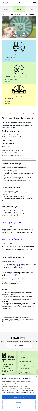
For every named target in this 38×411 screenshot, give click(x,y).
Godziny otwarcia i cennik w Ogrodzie (22, 14)
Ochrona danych (24, 368)
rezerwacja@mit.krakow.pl (18, 266)
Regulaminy (22, 357)
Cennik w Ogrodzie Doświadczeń (24, 373)
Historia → (8, 59)
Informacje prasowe (25, 354)
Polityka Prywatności (25, 361)
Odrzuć (19, 407)
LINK (14, 275)
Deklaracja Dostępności (26, 365)
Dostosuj (19, 402)
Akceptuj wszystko (19, 397)
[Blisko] (36, 376)
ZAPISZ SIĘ (18, 345)
